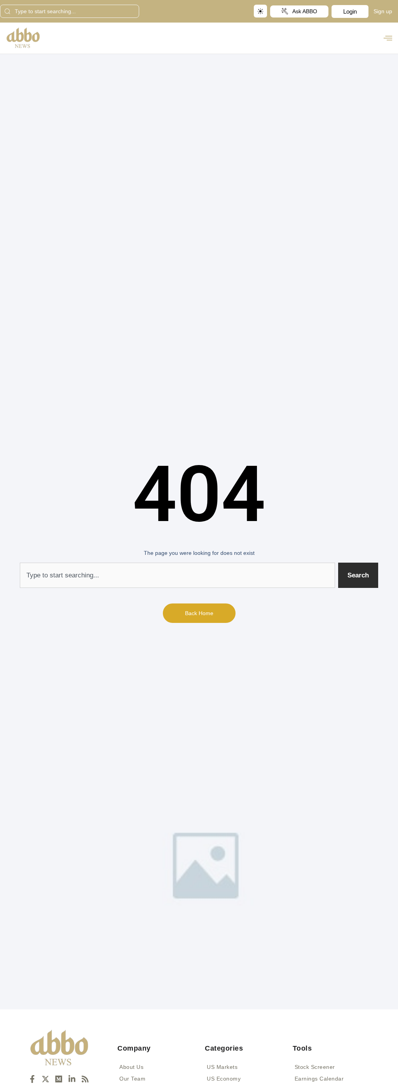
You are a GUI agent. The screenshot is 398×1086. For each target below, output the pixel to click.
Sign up (383, 11)
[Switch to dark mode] (260, 11)
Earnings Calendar (319, 1079)
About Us (131, 1067)
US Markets (222, 1067)
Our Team (132, 1079)
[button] (387, 37)
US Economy (224, 1079)
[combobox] (69, 11)
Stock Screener (315, 1067)
